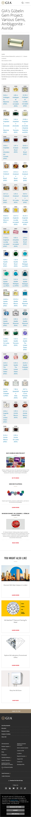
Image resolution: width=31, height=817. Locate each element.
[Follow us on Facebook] (17, 788)
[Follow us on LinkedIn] (10, 788)
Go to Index (15, 478)
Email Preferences (5, 773)
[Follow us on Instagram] (6, 788)
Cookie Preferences (6, 776)
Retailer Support (5, 746)
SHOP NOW (15, 700)
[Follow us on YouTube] (13, 788)
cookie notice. (14, 800)
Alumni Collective (6, 760)
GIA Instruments (5, 743)
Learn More (15, 507)
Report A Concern (21, 756)
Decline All (15, 813)
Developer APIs (20, 764)
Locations (19, 753)
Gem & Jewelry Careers (22, 747)
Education (4, 728)
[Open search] (23, 3)
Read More (15, 543)
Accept (15, 810)
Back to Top (16, 711)
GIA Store (4, 749)
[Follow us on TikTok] (25, 788)
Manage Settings (15, 807)
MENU (28, 3)
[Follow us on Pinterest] (21, 788)
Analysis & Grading (6, 734)
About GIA (4, 736)
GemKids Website (6, 757)
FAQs (3, 752)
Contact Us (19, 761)
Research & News (5, 731)
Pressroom (4, 754)
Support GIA (20, 759)
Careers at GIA (20, 750)
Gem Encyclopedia (6, 725)
